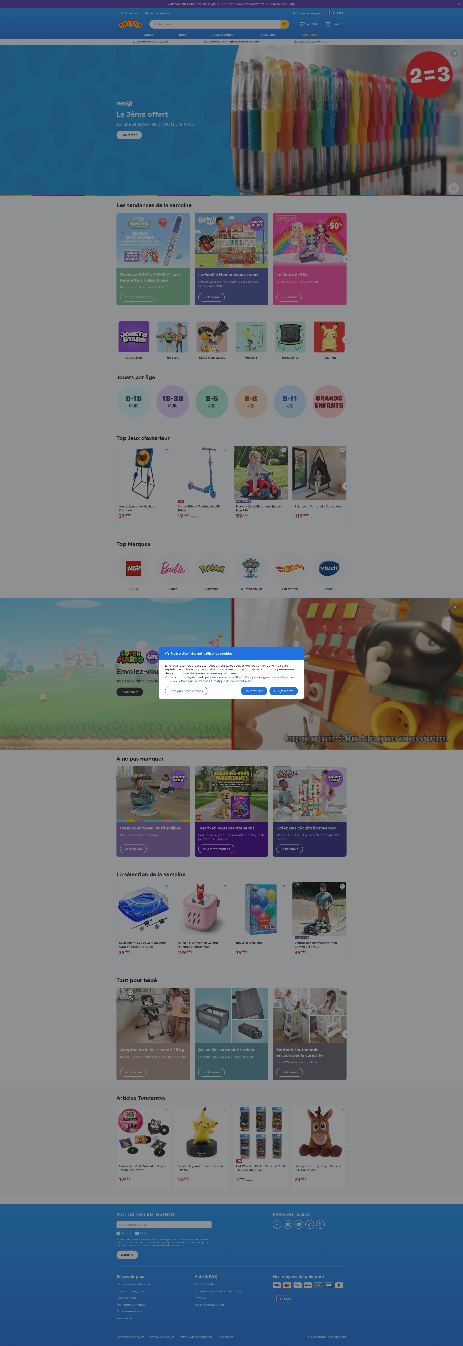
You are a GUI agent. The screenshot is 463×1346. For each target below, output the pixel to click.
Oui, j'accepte (283, 691)
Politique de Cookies (195, 681)
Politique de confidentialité (232, 681)
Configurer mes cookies (186, 691)
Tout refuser (254, 691)
